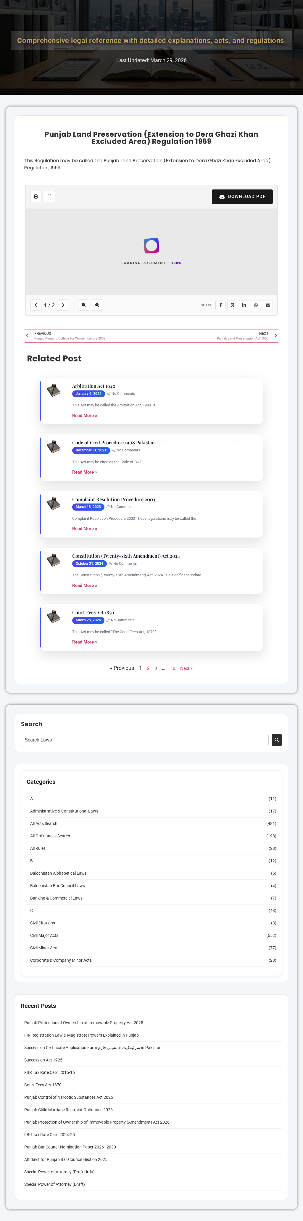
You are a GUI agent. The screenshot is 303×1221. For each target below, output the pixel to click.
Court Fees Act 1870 (93, 859)
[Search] (277, 986)
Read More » (84, 662)
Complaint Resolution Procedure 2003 (113, 746)
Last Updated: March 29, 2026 (151, 60)
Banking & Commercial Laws (56, 1144)
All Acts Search (43, 1070)
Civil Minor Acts (44, 1194)
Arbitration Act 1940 (93, 633)
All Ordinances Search (50, 1082)
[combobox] (145, 986)
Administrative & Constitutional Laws (64, 1057)
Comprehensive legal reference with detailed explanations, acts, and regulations (151, 40)
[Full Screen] (49, 196)
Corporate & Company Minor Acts (61, 1206)
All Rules (38, 1095)
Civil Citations (42, 1169)
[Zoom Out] (83, 551)
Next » (186, 915)
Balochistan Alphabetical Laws (58, 1119)
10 (172, 915)
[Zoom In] (97, 551)
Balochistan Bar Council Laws (57, 1132)
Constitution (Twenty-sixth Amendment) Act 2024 (126, 802)
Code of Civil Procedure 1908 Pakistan (113, 689)
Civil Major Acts (44, 1182)
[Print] (35, 196)
